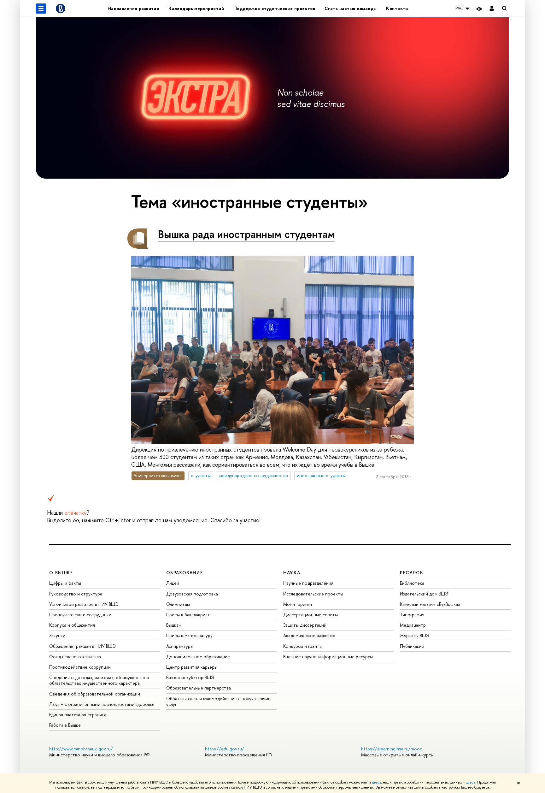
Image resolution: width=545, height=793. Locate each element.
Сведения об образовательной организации (94, 694)
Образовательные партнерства (198, 688)
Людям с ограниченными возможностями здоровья (101, 704)
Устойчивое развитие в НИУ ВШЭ (84, 604)
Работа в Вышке (65, 725)
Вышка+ (174, 625)
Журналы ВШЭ (415, 635)
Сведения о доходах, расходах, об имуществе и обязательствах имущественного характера (99, 680)
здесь (376, 782)
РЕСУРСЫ (412, 573)
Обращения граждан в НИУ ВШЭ (82, 646)
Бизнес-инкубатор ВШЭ (190, 677)
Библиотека (412, 583)
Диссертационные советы (310, 615)
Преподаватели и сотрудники (80, 615)
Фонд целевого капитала (75, 657)
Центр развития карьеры (191, 667)
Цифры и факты (65, 583)
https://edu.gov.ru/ (224, 749)
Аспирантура (179, 646)
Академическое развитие (309, 635)
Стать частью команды (351, 8)
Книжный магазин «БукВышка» (430, 604)
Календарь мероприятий (196, 8)
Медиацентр (413, 625)
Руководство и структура (75, 594)
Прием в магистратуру (189, 635)
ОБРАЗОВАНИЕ (184, 573)
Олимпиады (178, 604)
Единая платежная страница (77, 715)
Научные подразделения (308, 583)
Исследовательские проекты (313, 594)
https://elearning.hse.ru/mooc (391, 749)
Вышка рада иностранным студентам (246, 234)
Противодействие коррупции (80, 667)
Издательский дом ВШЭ (424, 594)
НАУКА (292, 573)
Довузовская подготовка (192, 594)
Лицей (172, 583)
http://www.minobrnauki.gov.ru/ (81, 749)
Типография (412, 615)
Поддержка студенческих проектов (274, 8)
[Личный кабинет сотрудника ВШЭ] (491, 9)
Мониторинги (297, 604)
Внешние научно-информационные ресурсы (328, 657)
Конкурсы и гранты (302, 646)
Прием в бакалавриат (188, 615)
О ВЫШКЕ (61, 573)
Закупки (57, 635)
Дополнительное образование (198, 657)
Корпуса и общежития (72, 625)
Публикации (412, 646)
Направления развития (133, 8)
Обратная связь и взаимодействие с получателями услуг (218, 701)
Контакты (397, 8)
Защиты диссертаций (304, 625)
